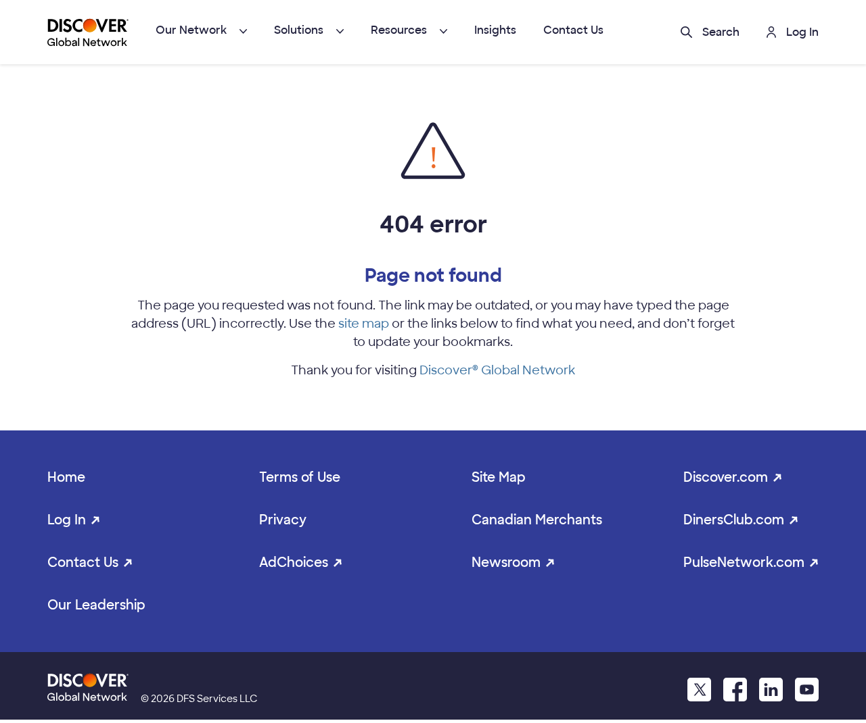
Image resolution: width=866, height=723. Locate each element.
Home (66, 477)
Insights (495, 30)
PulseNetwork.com (743, 562)
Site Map (499, 477)
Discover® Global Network (497, 370)
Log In (66, 520)
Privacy (282, 520)
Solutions (298, 30)
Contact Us (573, 30)
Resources (399, 30)
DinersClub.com (733, 520)
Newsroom (506, 562)
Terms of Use (299, 477)
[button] (710, 32)
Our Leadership (96, 605)
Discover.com (725, 477)
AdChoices (293, 562)
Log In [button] (802, 32)
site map (363, 324)
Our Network (191, 30)
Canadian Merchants (537, 520)
